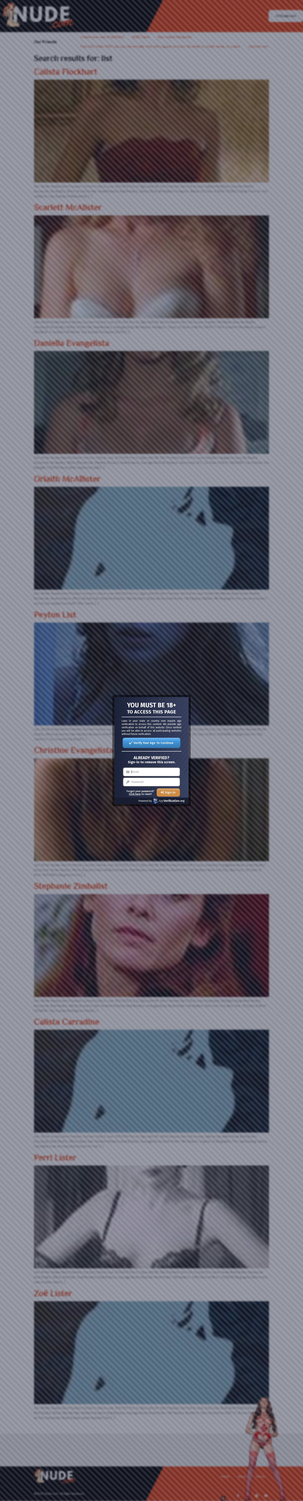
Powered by (145, 800)
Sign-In (170, 792)
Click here (135, 794)
